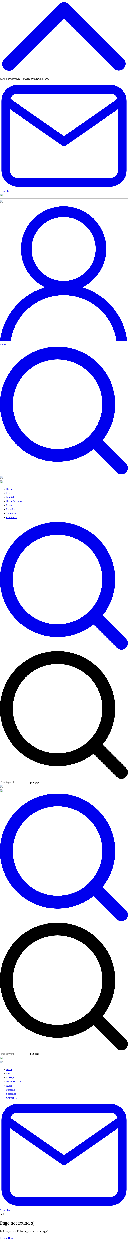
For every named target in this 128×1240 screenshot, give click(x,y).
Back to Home (7, 1238)
